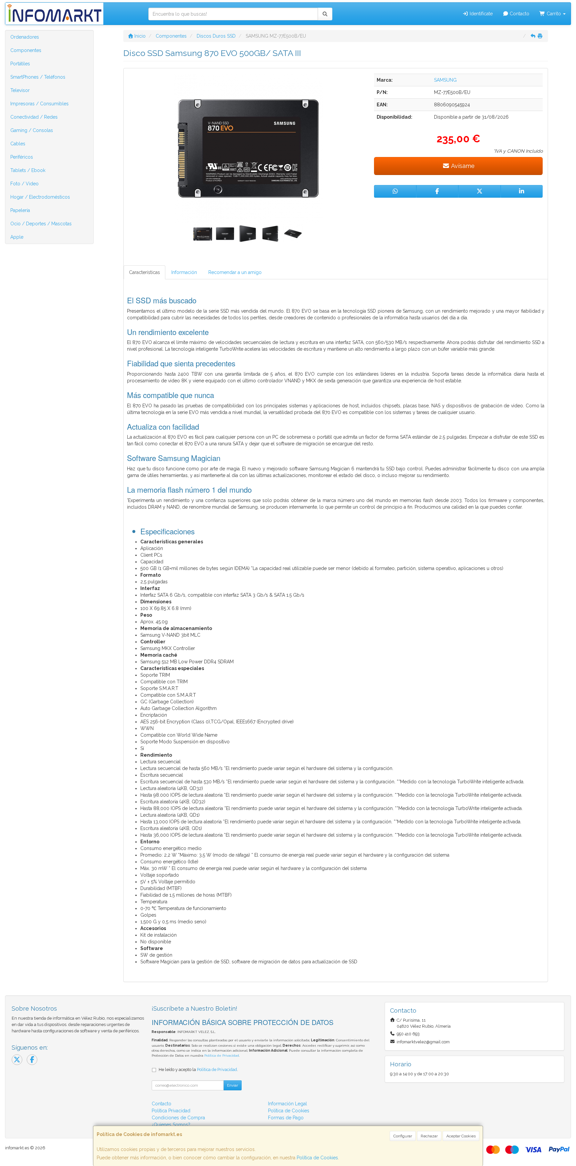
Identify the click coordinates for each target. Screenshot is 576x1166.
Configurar (402, 1136)
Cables (17, 143)
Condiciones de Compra (178, 1117)
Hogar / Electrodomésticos (40, 197)
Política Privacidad (171, 1110)
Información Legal (287, 1103)
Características (144, 272)
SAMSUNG (445, 80)
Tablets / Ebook (27, 170)
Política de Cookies (317, 1157)
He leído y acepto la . (198, 1069)
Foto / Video (24, 183)
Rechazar (429, 1136)
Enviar (232, 1085)
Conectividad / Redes (34, 117)
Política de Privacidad (221, 1055)
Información (184, 272)
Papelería (20, 210)
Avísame (462, 165)
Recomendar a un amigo (235, 272)
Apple (16, 237)
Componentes (25, 50)
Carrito (553, 13)
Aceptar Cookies (461, 1136)
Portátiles (20, 63)
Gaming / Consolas (31, 130)
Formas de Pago (286, 1117)
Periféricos (21, 157)
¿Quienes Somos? (171, 1124)
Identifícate (480, 13)
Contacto (518, 13)
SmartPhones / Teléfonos (37, 77)
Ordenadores (24, 37)
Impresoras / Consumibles (39, 103)
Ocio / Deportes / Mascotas (41, 223)
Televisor (20, 90)
